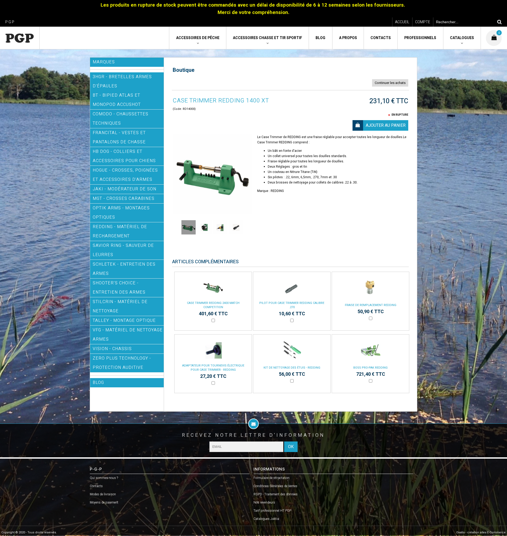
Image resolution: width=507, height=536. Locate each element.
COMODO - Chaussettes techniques (120, 118)
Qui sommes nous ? (104, 478)
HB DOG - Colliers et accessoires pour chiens (124, 156)
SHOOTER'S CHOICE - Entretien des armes (119, 287)
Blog (320, 38)
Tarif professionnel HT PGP (272, 510)
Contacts (380, 38)
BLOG (98, 382)
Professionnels (420, 38)
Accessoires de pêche (197, 38)
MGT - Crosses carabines (123, 198)
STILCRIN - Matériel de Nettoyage (120, 306)
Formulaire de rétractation (271, 478)
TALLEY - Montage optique (124, 320)
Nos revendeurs (264, 502)
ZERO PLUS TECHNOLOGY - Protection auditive (122, 363)
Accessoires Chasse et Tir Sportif (267, 38)
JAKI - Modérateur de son (124, 189)
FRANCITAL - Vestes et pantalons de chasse (119, 137)
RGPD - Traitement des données (275, 494)
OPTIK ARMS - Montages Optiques (121, 212)
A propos (348, 38)
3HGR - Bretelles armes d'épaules (122, 81)
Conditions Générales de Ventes (275, 486)
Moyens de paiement (104, 502)
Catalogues (462, 38)
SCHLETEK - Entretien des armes (124, 269)
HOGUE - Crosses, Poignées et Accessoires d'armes (125, 175)
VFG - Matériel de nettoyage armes (128, 334)
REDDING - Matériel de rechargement (120, 231)
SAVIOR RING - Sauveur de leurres (123, 250)
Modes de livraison (103, 494)
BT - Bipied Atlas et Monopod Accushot (117, 100)
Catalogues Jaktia (266, 518)
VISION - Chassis (112, 349)
